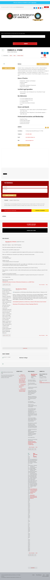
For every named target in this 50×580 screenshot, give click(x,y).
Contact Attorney (42, 64)
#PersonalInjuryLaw (22, 304)
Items (14, 55)
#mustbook (9, 281)
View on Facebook (42, 284)
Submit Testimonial (8, 68)
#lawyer (27, 304)
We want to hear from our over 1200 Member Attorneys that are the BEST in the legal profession (22, 380)
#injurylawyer (15, 304)
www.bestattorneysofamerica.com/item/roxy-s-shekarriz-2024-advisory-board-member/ (29, 301)
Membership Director (20, 7)
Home (11, 55)
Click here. (34, 2)
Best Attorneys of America (10, 241)
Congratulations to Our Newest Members (22, 386)
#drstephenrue (24, 281)
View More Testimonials (40, 210)
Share (47, 284)
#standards (4, 281)
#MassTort (36, 304)
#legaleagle (31, 304)
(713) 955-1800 (29, 134)
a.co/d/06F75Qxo (31, 281)
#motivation (14, 281)
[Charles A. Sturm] (4, 63)
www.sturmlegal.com (29, 140)
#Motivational (18, 281)
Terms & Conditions (45, 576)
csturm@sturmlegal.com (30, 137)
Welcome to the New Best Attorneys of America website (22, 390)
